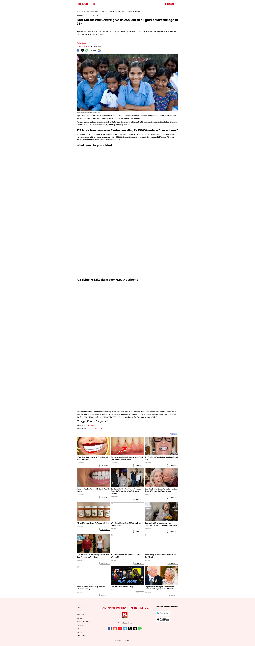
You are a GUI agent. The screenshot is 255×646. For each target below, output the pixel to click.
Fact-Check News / (88, 11)
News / (79, 11)
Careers (79, 632)
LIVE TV (170, 4)
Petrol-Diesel (81, 636)
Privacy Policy (81, 615)
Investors (80, 625)
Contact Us (80, 611)
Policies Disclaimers (83, 622)
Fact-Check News (83, 46)
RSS (78, 629)
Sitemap (79, 618)
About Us (80, 607)
